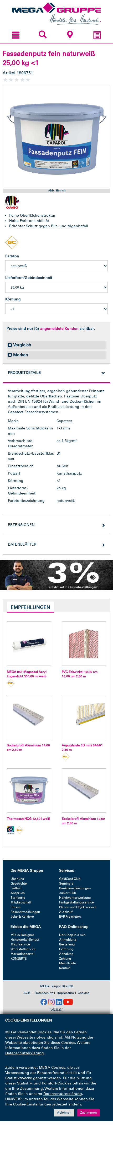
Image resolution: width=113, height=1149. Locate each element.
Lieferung (66, 949)
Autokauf (66, 912)
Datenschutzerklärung (24, 1053)
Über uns (17, 879)
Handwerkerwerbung (75, 898)
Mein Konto (67, 963)
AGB (26, 993)
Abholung (66, 954)
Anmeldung (67, 939)
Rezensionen (21, 525)
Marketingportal (22, 954)
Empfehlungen (30, 607)
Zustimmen (88, 1112)
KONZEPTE (19, 958)
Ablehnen (64, 1112)
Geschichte (19, 883)
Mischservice (20, 944)
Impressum (65, 993)
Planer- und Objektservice (77, 907)
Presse (15, 907)
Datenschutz (44, 993)
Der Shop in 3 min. (72, 935)
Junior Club (67, 893)
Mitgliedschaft (21, 902)
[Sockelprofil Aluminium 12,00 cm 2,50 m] (84, 790)
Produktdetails (24, 372)
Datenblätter (22, 544)
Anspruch (18, 893)
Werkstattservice (23, 949)
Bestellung (67, 944)
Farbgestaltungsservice (76, 902)
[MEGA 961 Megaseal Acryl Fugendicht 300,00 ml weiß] (29, 644)
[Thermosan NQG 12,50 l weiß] (29, 790)
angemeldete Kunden (59, 328)
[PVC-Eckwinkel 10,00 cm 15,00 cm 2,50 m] (84, 644)
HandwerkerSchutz (25, 939)
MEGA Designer (22, 935)
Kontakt (64, 968)
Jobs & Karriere (22, 916)
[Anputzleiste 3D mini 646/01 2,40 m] (84, 717)
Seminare (66, 883)
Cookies (83, 993)
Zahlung (65, 958)
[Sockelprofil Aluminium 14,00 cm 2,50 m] (29, 717)
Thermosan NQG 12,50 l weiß (28, 819)
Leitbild (16, 888)
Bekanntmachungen (25, 912)
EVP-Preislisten (70, 916)
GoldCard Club (69, 879)
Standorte (18, 898)
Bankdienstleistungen (75, 888)
